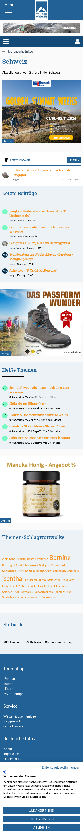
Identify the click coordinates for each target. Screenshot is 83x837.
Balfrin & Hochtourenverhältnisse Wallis (38, 415)
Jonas (12, 220)
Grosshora (73, 570)
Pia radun (27, 586)
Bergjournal (11, 721)
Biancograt (8, 565)
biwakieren (31, 565)
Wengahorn (49, 597)
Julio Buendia (17, 248)
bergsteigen (41, 558)
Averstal (21, 558)
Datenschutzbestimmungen (61, 767)
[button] (6, 41)
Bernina (60, 557)
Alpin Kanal (9, 558)
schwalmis (27, 591)
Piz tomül (49, 586)
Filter (75, 160)
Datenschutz (12, 759)
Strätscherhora (10, 597)
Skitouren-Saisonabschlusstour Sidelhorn (39, 438)
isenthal (13, 578)
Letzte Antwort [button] (20, 160)
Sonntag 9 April (63, 591)
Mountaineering (51, 579)
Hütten (8, 689)
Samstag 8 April (11, 591)
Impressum (11, 754)
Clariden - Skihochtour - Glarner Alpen (37, 426)
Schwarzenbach (44, 591)
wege (12, 264)
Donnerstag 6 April (13, 570)
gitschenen (59, 570)
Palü (18, 586)
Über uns (9, 679)
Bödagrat (44, 565)
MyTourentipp (13, 694)
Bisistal (20, 565)
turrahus (25, 597)
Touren (8, 684)
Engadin (30, 570)
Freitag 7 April (44, 570)
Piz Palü (38, 586)
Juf (26, 579)
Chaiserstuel (58, 565)
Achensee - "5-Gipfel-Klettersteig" (33, 270)
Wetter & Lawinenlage (19, 716)
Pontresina (62, 586)
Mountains (68, 579)
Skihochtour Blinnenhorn (27, 404)
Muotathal (8, 586)
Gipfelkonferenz (15, 726)
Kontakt (9, 749)
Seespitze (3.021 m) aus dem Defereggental (39, 243)
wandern (36, 597)
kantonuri (35, 579)
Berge (30, 558)
